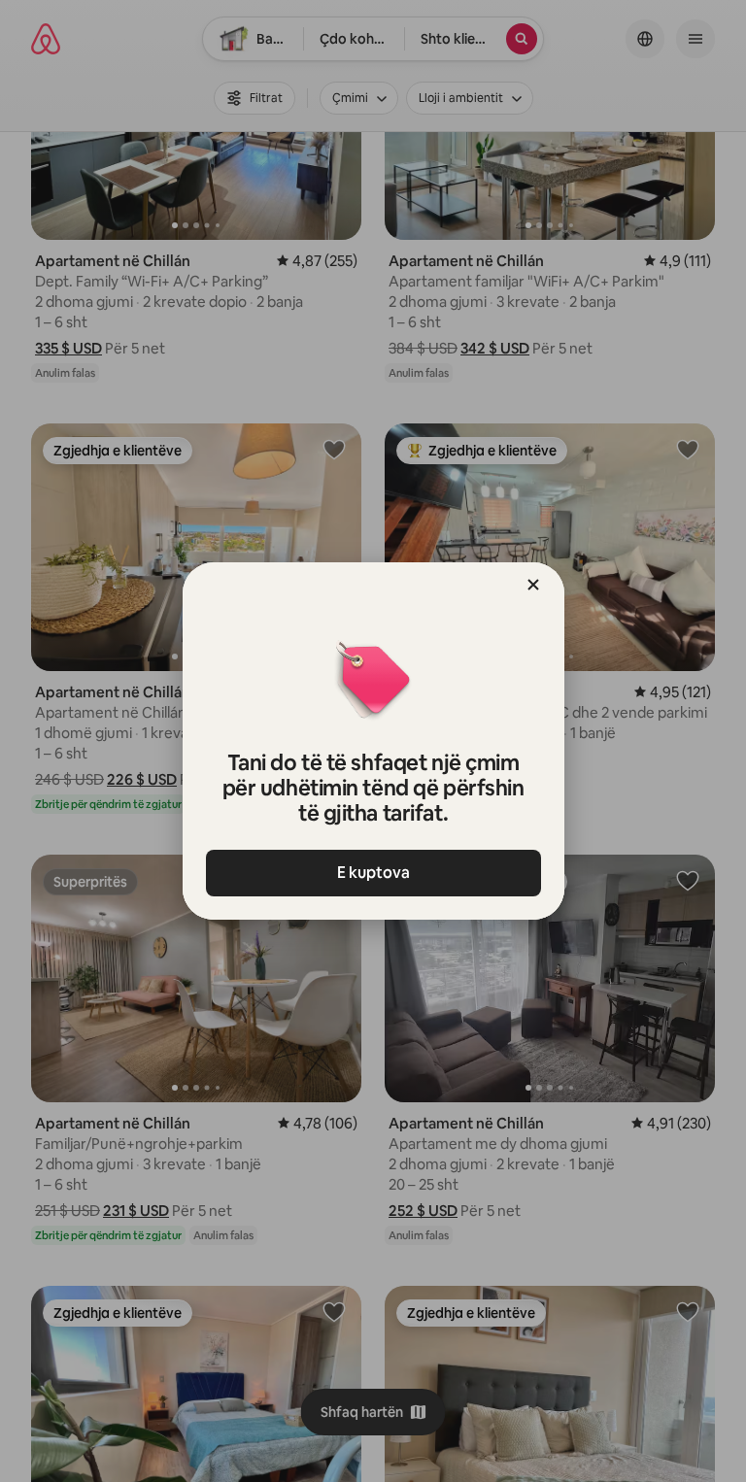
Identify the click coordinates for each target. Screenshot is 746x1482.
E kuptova (373, 872)
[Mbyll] (533, 584)
